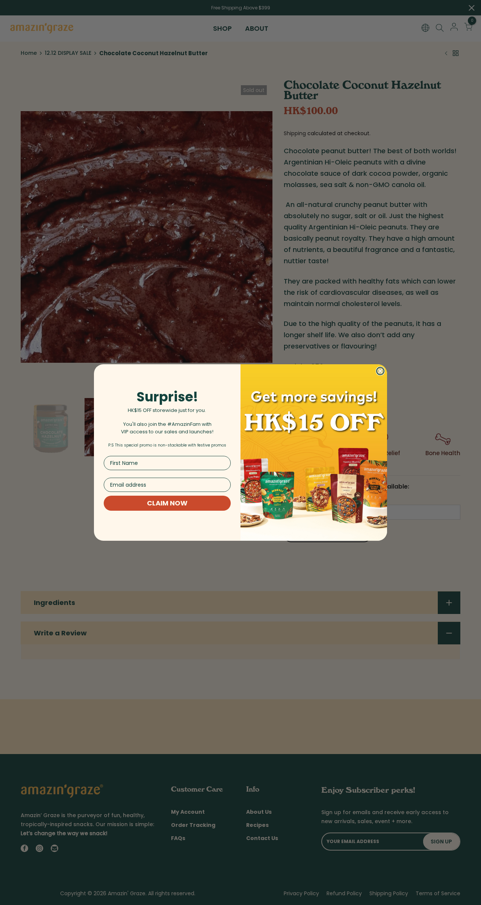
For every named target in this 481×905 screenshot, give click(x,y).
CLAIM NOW (167, 503)
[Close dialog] (380, 371)
